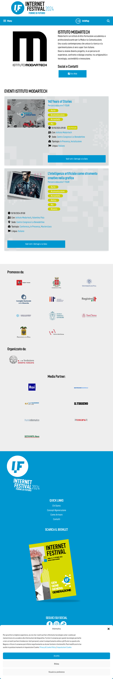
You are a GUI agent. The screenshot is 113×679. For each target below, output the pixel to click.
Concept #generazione (56, 510)
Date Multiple (72, 128)
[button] (108, 628)
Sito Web (73, 74)
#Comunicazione (58, 115)
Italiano (61, 146)
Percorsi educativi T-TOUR (58, 105)
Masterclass (46, 226)
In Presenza (65, 141)
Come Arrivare (56, 514)
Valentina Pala (38, 217)
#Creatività (55, 119)
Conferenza (24, 226)
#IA (52, 124)
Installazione (76, 141)
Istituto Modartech (64, 132)
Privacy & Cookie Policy (48, 647)
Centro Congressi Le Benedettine (71, 137)
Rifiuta (56, 664)
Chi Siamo (56, 505)
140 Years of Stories (60, 101)
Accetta (56, 656)
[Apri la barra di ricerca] (108, 20)
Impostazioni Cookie (64, 647)
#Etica (53, 200)
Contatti (56, 519)
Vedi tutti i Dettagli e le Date (77, 159)
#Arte (53, 110)
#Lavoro (54, 209)
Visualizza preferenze (57, 672)
